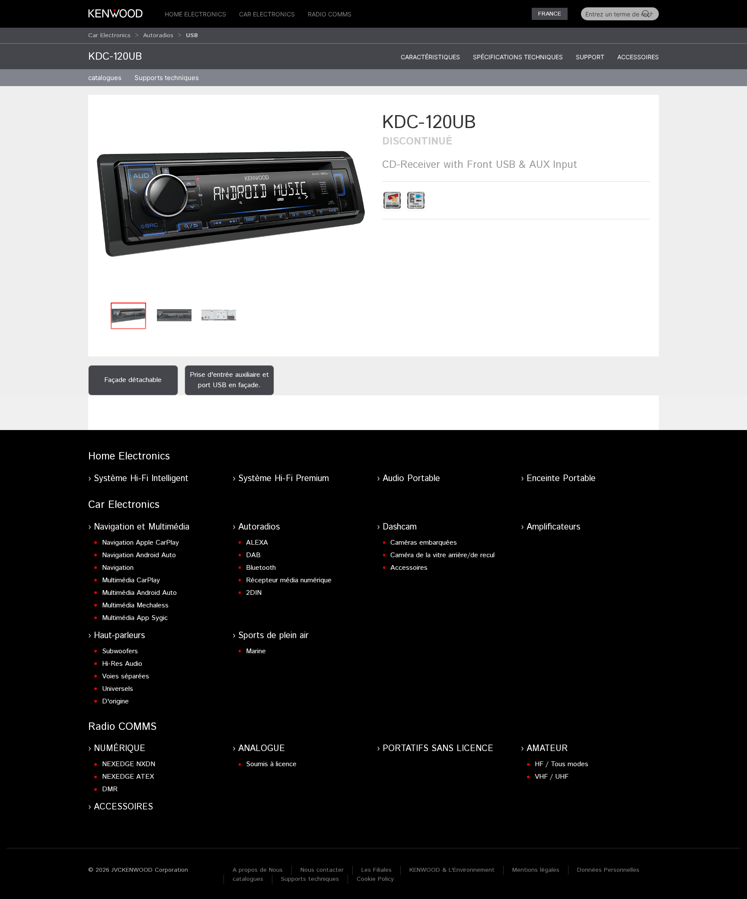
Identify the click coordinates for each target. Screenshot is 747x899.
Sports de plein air (273, 635)
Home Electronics (195, 14)
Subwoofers (120, 651)
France (549, 14)
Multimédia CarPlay (131, 580)
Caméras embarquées (423, 543)
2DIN (254, 593)
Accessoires (638, 57)
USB (192, 35)
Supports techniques (310, 879)
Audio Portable (411, 478)
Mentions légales (535, 870)
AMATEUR (547, 748)
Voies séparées (125, 676)
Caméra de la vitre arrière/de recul (442, 555)
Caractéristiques (430, 57)
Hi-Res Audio (122, 664)
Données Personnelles (608, 870)
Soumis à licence (271, 764)
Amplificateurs (553, 527)
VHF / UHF (551, 777)
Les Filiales (376, 870)
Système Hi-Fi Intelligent (141, 478)
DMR (110, 789)
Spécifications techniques (518, 57)
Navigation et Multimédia (141, 527)
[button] (231, 204)
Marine (256, 651)
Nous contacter (322, 870)
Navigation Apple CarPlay (140, 543)
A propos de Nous (258, 870)
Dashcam (400, 527)
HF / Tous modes (561, 764)
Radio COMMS (329, 14)
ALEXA (257, 543)
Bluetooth (261, 568)
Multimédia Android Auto (139, 593)
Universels (117, 689)
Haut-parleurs (119, 635)
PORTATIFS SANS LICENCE (438, 748)
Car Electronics (267, 14)
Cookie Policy (375, 879)
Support (590, 57)
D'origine (115, 701)
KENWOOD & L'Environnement (452, 870)
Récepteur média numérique (289, 580)
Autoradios (158, 35)
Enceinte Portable (561, 478)
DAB (253, 555)
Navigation (118, 568)
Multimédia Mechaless (135, 605)
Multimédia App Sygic (135, 618)
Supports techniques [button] (166, 78)
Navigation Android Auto (139, 555)
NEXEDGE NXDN (128, 764)
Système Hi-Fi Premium (283, 478)
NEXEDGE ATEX (128, 777)
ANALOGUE (261, 748)
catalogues (104, 78)
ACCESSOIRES (123, 807)
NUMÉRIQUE (119, 748)
